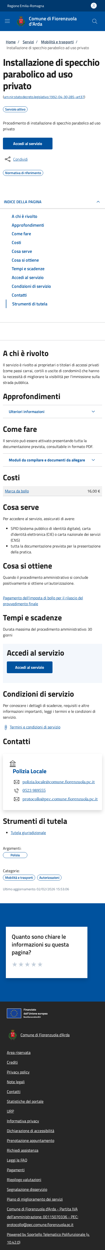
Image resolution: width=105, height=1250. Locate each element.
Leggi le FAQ (17, 1160)
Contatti (14, 1091)
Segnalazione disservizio (27, 1189)
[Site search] (95, 21)
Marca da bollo (17, 491)
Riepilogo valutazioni (24, 1180)
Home (11, 42)
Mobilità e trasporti (57, 42)
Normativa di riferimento (23, 172)
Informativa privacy (23, 1121)
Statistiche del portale (25, 1101)
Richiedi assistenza (22, 1150)
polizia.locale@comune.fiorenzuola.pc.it (58, 781)
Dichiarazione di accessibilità (30, 1131)
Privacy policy (18, 1072)
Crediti (12, 1062)
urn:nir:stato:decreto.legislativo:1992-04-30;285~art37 (44, 96)
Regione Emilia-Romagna (25, 5)
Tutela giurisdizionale (28, 833)
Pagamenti (16, 1170)
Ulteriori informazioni (26, 411)
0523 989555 (34, 790)
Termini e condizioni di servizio (35, 727)
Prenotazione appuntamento (30, 1140)
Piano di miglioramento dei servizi (35, 1199)
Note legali (16, 1082)
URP (10, 1111)
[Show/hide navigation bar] (7, 21)
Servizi (28, 42)
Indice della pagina (23, 202)
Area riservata (19, 1052)
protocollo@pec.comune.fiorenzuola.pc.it (60, 798)
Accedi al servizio (27, 143)
